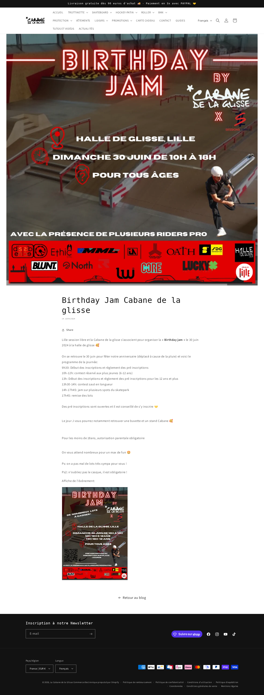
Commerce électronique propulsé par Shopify (96, 682)
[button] (78, 12)
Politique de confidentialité (170, 682)
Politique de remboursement (137, 682)
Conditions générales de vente (202, 686)
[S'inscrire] (91, 633)
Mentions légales (229, 686)
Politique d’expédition (227, 682)
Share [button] (69, 330)
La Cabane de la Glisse (61, 682)
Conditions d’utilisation (199, 682)
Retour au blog (134, 597)
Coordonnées (176, 686)
